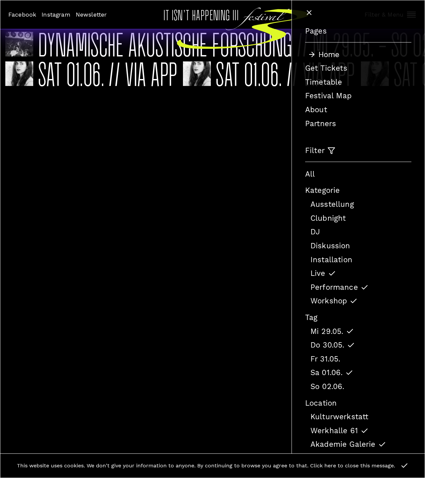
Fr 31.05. (325, 359)
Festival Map (328, 95)
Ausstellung (332, 204)
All (310, 174)
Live (317, 273)
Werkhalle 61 (334, 430)
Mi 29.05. (326, 331)
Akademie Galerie (343, 444)
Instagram (56, 14)
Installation (331, 259)
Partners (320, 123)
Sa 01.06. (326, 372)
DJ (315, 231)
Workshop (328, 300)
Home (329, 54)
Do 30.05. (327, 345)
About (316, 109)
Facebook (22, 14)
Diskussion (330, 245)
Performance (334, 287)
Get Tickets (326, 68)
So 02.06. (327, 386)
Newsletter (91, 14)
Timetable (323, 82)
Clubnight (328, 218)
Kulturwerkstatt (339, 416)
